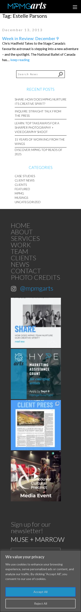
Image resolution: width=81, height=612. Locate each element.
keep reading (20, 60)
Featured (22, 189)
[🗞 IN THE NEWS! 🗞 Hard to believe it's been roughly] (36, 425)
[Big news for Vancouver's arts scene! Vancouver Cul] (36, 476)
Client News (24, 180)
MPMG (19, 193)
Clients (21, 184)
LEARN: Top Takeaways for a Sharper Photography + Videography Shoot (37, 127)
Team (19, 251)
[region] (40, 581)
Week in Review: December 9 (30, 38)
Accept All (40, 592)
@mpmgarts (36, 288)
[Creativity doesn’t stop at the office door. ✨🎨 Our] (36, 323)
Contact (26, 270)
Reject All (40, 603)
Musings (21, 197)
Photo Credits (35, 277)
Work (21, 244)
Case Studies (25, 176)
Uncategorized (28, 202)
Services (25, 238)
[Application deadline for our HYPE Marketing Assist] (36, 374)
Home (20, 225)
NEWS (20, 264)
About (22, 231)
